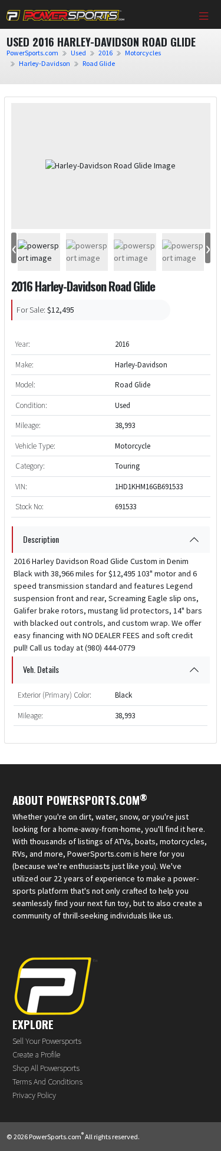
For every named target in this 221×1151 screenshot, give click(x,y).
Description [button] (41, 539)
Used (78, 52)
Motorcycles (143, 52)
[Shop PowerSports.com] (65, 14)
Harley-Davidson (44, 63)
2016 (105, 52)
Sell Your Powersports (46, 1041)
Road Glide (99, 63)
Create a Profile (36, 1054)
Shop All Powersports (46, 1068)
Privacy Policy (34, 1095)
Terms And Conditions (47, 1081)
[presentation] (14, 248)
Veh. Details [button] (41, 669)
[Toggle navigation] (204, 17)
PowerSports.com (32, 52)
